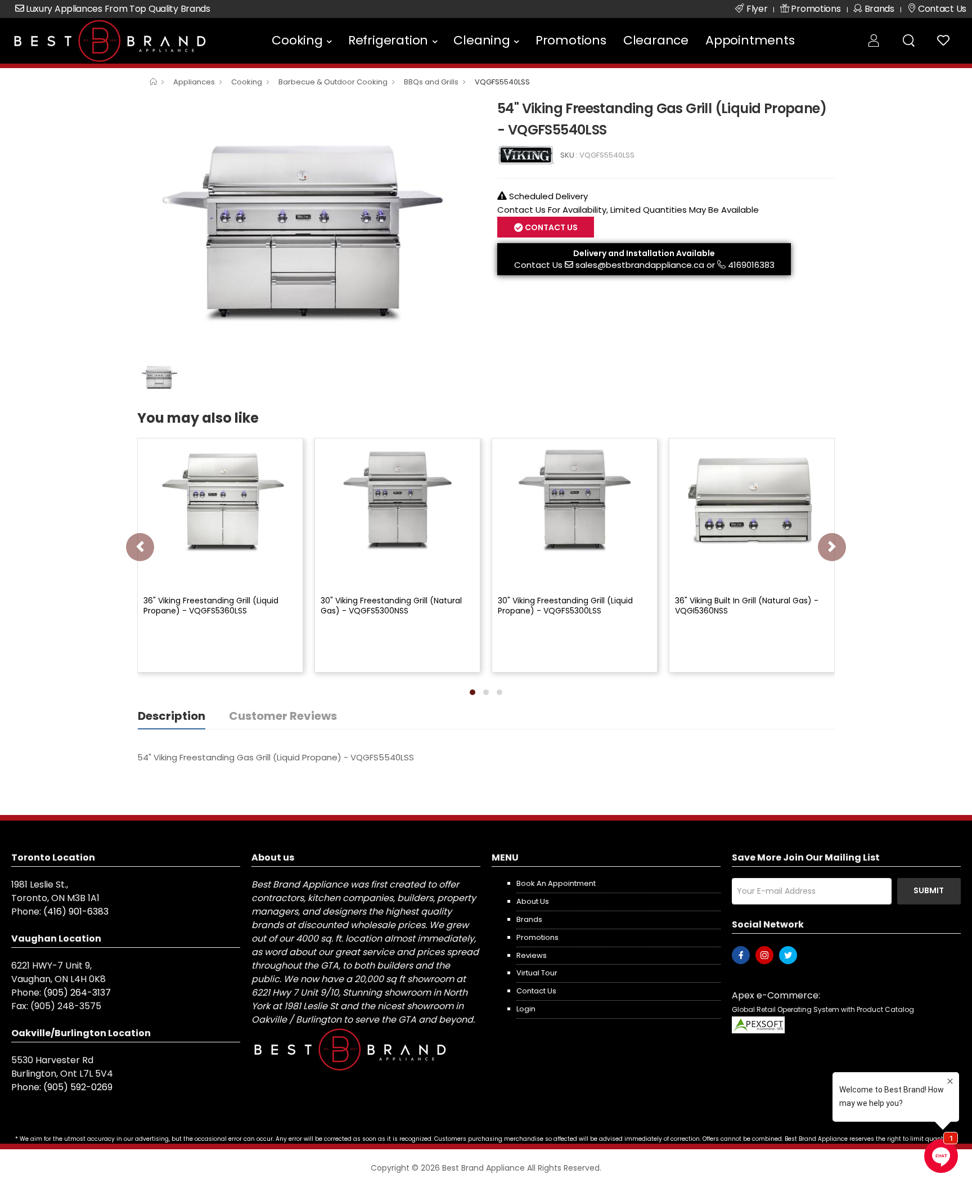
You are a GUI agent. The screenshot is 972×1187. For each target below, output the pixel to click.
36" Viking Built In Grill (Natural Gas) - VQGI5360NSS (746, 605)
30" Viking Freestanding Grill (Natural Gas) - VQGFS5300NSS (391, 605)
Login (526, 1009)
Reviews (531, 955)
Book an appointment (556, 883)
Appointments (750, 40)
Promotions (571, 40)
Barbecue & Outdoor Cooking (333, 82)
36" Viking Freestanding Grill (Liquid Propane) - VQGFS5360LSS (210, 605)
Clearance (655, 40)
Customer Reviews (283, 716)
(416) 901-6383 (76, 911)
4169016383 (751, 265)
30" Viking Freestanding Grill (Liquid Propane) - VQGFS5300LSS (565, 605)
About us (532, 901)
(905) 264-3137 (77, 992)
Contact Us (538, 265)
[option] (308, 226)
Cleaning (481, 40)
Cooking (297, 40)
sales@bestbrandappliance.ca (639, 265)
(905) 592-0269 (77, 1087)
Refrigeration (388, 40)
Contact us (536, 991)
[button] (472, 692)
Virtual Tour (536, 972)
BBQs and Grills (431, 82)
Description (171, 716)
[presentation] (140, 547)
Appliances (194, 82)
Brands (529, 919)
